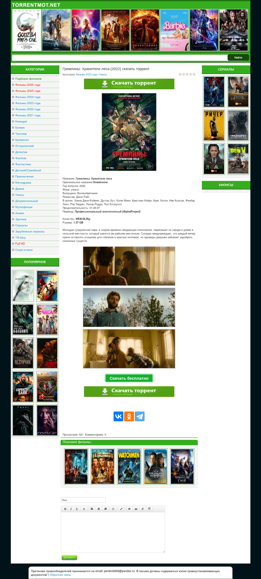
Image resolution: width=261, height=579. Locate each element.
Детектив (21, 152)
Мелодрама (23, 182)
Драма (19, 188)
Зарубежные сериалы (29, 231)
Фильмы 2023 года (27, 103)
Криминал (22, 140)
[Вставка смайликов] (113, 509)
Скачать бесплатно (129, 378)
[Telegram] (140, 416)
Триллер (21, 133)
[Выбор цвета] (121, 509)
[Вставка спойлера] (149, 509)
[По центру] (98, 509)
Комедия (21, 121)
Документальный (26, 201)
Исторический (24, 146)
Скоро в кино (24, 250)
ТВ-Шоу (20, 237)
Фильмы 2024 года (27, 97)
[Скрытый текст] (129, 509)
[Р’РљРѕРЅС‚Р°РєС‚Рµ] (118, 416)
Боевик (20, 127)
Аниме (19, 213)
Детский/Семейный (28, 170)
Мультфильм (23, 207)
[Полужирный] (65, 509)
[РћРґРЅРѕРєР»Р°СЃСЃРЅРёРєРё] (129, 416)
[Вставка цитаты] (136, 509)
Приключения (24, 176)
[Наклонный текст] (71, 509)
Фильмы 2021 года (27, 115)
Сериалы (21, 225)
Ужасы (19, 195)
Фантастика (23, 164)
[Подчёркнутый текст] (77, 509)
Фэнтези (20, 158)
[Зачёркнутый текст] (84, 509)
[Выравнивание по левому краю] (91, 509)
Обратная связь (60, 574)
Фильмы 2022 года (27, 109)
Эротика (20, 219)
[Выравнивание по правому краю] (105, 509)
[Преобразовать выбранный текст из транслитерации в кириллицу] (142, 509)
